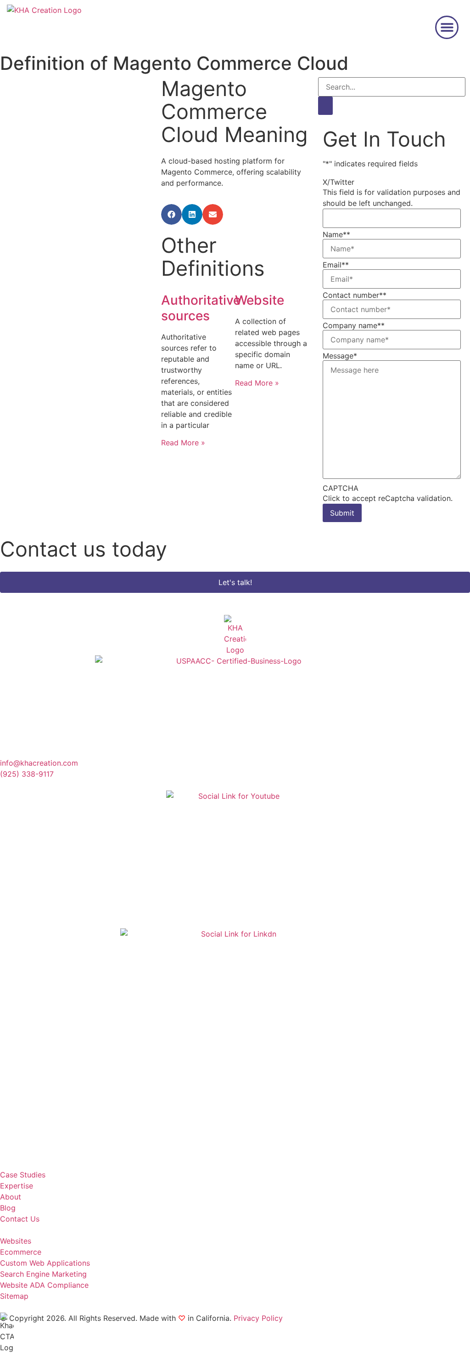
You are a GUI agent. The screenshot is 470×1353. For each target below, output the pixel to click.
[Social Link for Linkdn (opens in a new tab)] (235, 1043)
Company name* (354, 325)
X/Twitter (338, 182)
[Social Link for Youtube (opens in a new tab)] (235, 859)
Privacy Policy (258, 1318)
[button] (447, 27)
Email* (336, 264)
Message (340, 355)
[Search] (325, 106)
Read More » (183, 442)
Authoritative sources (201, 308)
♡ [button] (181, 1318)
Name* (336, 234)
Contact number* (354, 295)
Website (259, 300)
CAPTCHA (340, 488)
